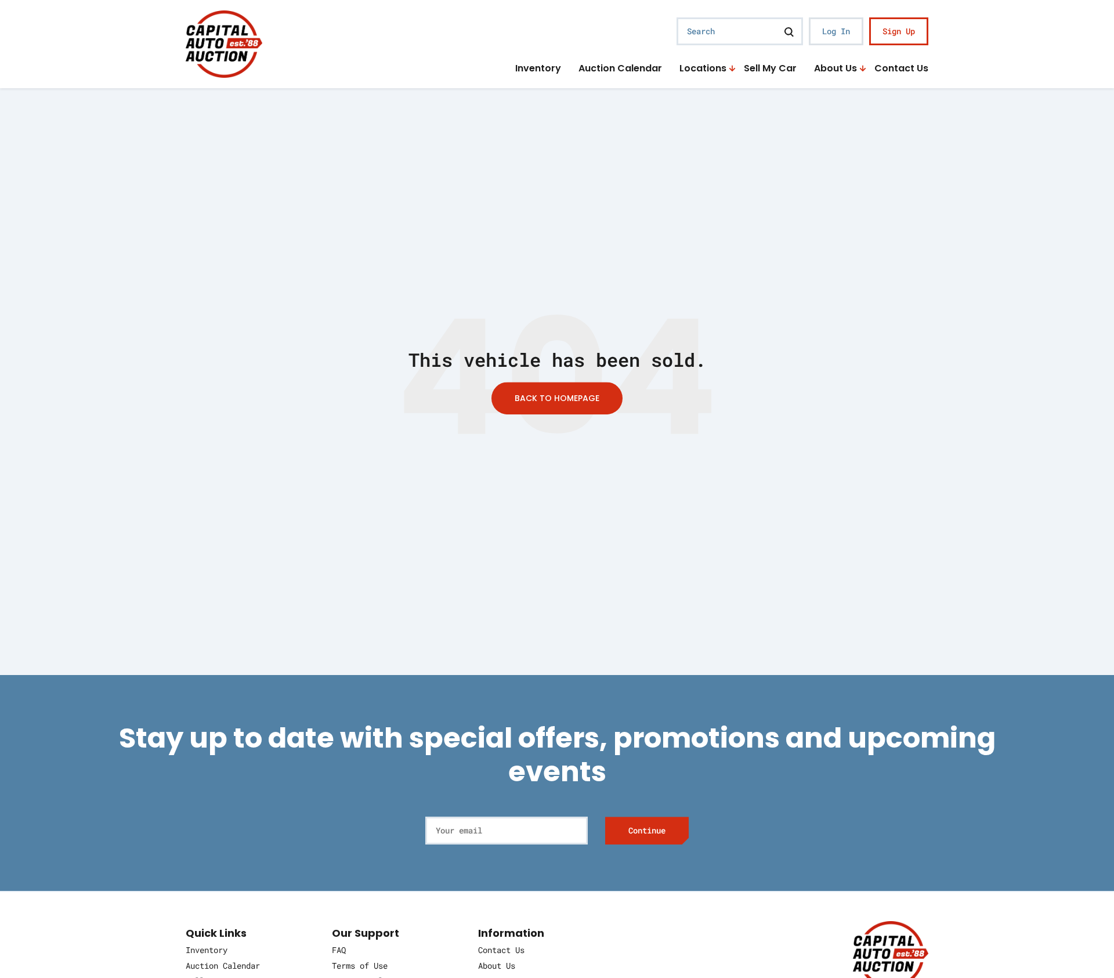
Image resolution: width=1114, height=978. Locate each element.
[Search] (789, 31)
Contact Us (901, 69)
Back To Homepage (557, 398)
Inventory (538, 69)
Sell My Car (770, 69)
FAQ (339, 949)
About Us (835, 69)
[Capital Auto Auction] (224, 43)
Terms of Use (360, 965)
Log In (836, 31)
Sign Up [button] (898, 31)
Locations (702, 69)
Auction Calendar (620, 69)
